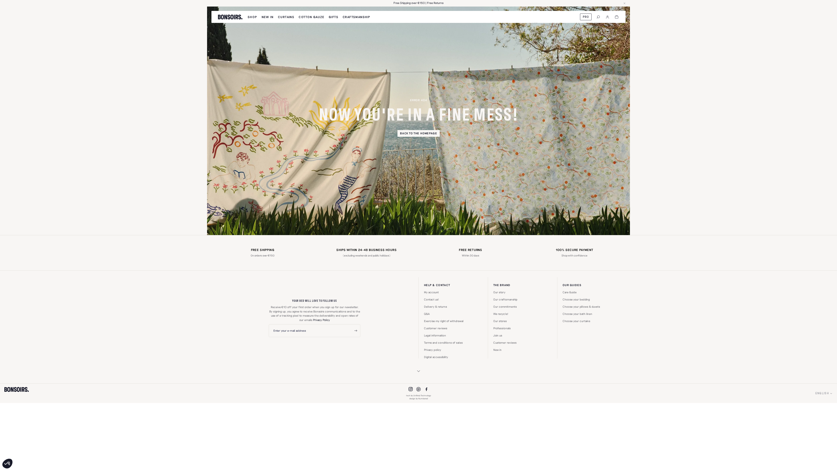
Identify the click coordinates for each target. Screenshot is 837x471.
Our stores (500, 321)
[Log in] (607, 17)
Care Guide (570, 292)
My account (431, 292)
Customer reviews (435, 328)
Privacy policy (432, 349)
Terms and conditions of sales (443, 342)
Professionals (502, 328)
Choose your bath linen (577, 313)
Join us (497, 335)
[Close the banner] (624, 3)
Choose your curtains (576, 321)
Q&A (427, 313)
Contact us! (431, 299)
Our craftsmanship (505, 299)
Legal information (435, 335)
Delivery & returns (435, 306)
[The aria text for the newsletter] (355, 330)
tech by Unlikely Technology (418, 395)
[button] (7, 463)
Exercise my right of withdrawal (444, 321)
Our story (499, 292)
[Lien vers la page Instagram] (410, 389)
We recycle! (500, 313)
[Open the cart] (616, 17)
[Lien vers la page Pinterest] (418, 389)
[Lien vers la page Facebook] (426, 389)
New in (497, 349)
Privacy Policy (321, 320)
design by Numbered (418, 398)
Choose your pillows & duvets (581, 306)
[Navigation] (598, 17)
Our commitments (505, 306)
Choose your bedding (576, 299)
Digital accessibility (436, 357)
